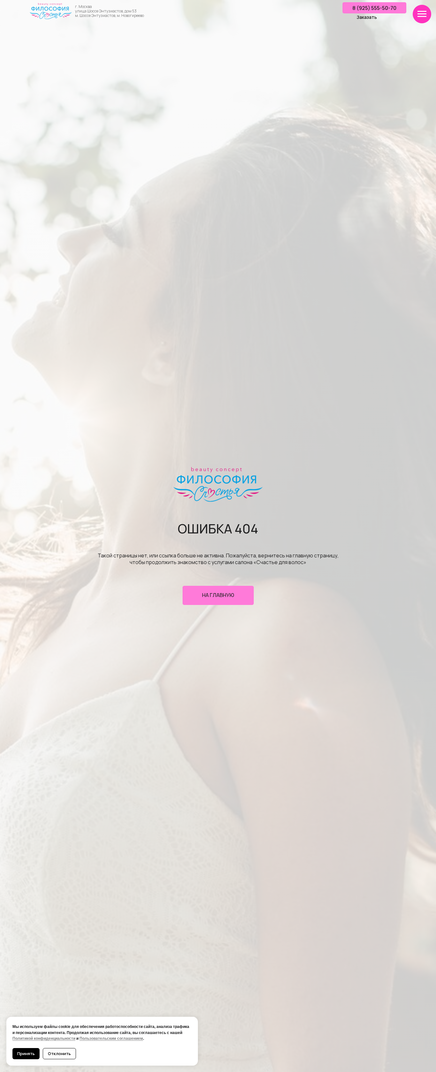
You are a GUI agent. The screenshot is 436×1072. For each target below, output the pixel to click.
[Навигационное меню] (421, 14)
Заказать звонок (367, 20)
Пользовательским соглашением (111, 1038)
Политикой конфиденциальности (43, 1038)
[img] (51, 11)
